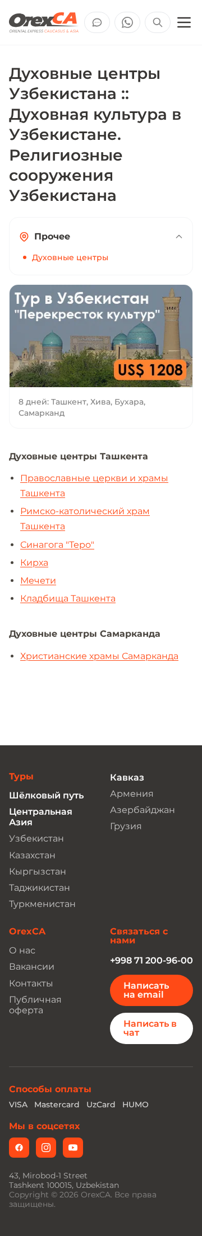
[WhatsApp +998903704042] (127, 22)
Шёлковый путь (46, 795)
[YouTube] (73, 1148)
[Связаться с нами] (97, 22)
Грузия (126, 826)
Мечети (38, 580)
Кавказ (127, 777)
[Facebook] (19, 1148)
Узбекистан (36, 838)
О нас (22, 950)
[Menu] (184, 22)
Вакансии (31, 966)
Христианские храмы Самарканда (99, 656)
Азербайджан (142, 810)
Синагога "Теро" (57, 544)
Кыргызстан (37, 871)
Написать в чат (150, 1028)
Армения (132, 793)
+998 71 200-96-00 (151, 960)
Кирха (34, 562)
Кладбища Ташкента (68, 598)
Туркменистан (42, 904)
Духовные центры (70, 257)
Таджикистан (39, 887)
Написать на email (146, 990)
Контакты (31, 983)
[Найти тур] (158, 22)
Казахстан (32, 855)
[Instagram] (46, 1148)
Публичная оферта (35, 1005)
